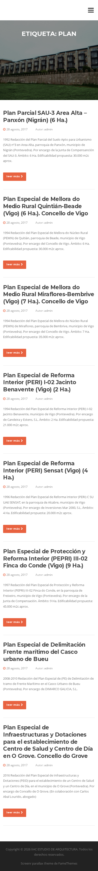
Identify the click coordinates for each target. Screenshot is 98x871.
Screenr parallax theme (37, 863)
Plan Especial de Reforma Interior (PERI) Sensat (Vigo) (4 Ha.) (45, 470)
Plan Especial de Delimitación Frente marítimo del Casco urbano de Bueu (44, 651)
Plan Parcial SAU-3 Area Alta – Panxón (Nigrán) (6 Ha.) (45, 116)
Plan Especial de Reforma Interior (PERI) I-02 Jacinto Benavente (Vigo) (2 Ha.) (39, 382)
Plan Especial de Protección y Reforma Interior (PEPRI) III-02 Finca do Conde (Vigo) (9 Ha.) (45, 558)
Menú (91, 10)
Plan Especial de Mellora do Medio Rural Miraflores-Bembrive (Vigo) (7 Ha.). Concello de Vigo (48, 294)
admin (48, 129)
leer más (13, 176)
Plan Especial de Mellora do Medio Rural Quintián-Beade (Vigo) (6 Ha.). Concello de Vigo (45, 206)
